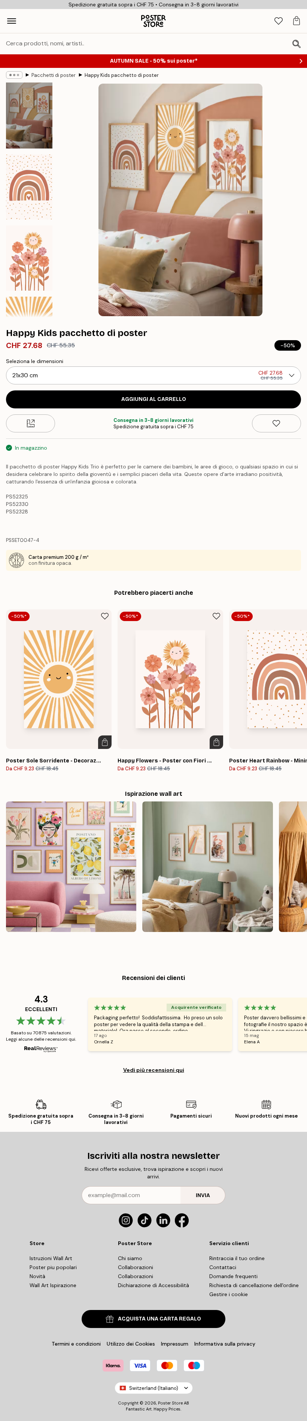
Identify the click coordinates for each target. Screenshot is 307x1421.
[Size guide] (30, 423)
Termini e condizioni (76, 1343)
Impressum (174, 1343)
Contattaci (222, 1267)
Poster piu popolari (53, 1267)
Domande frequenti (233, 1276)
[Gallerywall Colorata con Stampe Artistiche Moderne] (71, 866)
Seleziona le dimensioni (34, 361)
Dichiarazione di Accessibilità (153, 1285)
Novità (37, 1276)
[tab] (279, 21)
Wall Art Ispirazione (53, 1285)
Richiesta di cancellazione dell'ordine (254, 1285)
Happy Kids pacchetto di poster (122, 75)
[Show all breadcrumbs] (14, 75)
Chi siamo (130, 1258)
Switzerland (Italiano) (153, 1388)
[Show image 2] (29, 187)
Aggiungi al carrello (153, 399)
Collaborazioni (135, 1267)
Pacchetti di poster (53, 75)
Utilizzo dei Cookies (131, 1343)
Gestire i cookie (228, 1294)
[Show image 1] (29, 116)
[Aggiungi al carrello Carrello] (105, 742)
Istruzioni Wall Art (51, 1258)
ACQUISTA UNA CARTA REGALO (159, 1319)
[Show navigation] (11, 21)
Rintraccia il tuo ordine (237, 1258)
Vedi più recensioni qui (153, 1070)
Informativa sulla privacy (224, 1343)
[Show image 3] (29, 258)
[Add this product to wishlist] (276, 423)
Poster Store (170, 1403)
